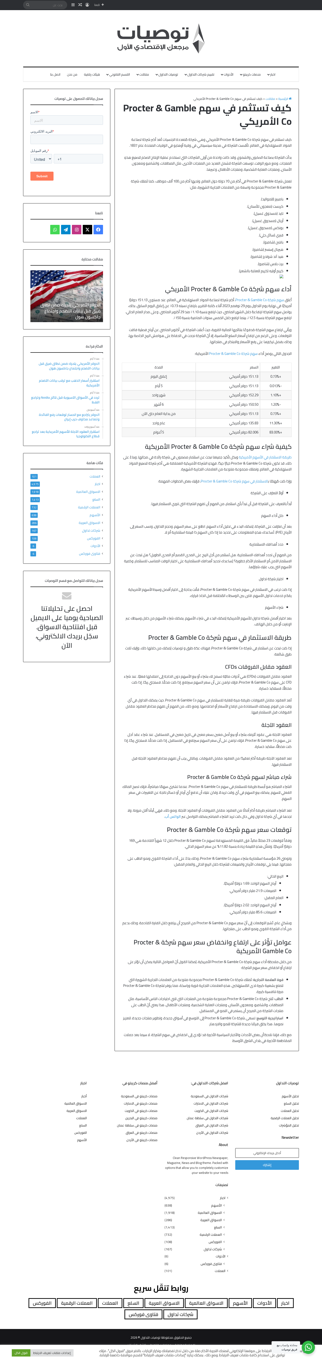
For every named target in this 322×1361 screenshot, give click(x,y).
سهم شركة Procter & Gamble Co (259, 299)
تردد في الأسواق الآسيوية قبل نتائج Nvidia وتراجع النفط (69, 314)
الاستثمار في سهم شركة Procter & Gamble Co (234, 481)
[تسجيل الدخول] (87, 5)
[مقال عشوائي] (80, 5)
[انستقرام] (76, 229)
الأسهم (95, 514)
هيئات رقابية (92, 74)
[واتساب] (55, 229)
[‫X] (87, 229)
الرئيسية (283, 98)
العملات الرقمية (89, 507)
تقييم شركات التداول (200, 74)
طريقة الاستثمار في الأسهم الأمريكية (265, 457)
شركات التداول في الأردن (212, 1133)
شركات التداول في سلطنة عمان (207, 1118)
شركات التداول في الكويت (211, 1111)
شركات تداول (91, 530)
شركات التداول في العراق (211, 1125)
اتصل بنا (55, 74)
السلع (96, 499)
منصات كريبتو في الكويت (141, 1111)
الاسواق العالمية (88, 491)
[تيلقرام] (65, 229)
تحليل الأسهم (290, 1096)
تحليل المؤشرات (289, 1125)
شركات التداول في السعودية (209, 1096)
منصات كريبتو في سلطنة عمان (137, 1125)
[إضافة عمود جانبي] (73, 5)
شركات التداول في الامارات (211, 1103)
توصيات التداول (168, 74)
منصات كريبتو (252, 74)
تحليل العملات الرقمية (285, 1118)
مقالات (144, 74)
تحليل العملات (290, 1111)
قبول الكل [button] (21, 1353)
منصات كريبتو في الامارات (140, 1103)
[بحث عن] (28, 5)
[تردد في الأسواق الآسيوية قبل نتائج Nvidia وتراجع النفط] (66, 296)
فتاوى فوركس (89, 553)
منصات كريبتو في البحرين (141, 1118)
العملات (95, 476)
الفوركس (93, 538)
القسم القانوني (119, 74)
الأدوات (228, 74)
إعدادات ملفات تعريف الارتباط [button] (52, 1353)
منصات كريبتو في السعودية (139, 1096)
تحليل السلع (291, 1103)
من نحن (72, 74)
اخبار (272, 74)
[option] (66, 296)
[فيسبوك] (98, 229)
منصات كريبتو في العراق (141, 1133)
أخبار (84, 1096)
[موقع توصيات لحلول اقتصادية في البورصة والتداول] (161, 38)
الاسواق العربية (89, 522)
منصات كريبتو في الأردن (141, 1140)
